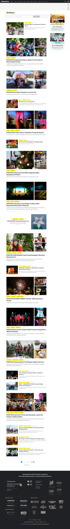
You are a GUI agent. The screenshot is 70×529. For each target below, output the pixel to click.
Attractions (15, 359)
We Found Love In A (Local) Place (27, 101)
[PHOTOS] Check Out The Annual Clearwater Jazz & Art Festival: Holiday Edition (24, 416)
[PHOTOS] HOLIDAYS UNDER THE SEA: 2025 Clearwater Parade (24, 299)
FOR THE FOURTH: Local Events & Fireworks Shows (35, 25)
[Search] (65, 1)
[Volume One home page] (5, 1)
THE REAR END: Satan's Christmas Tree (18, 221)
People (25, 448)
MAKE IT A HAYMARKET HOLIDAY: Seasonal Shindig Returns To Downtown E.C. (31, 384)
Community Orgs (20, 296)
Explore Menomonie (56, 30)
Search (36, 16)
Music (8, 170)
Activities (24, 382)
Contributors (34, 519)
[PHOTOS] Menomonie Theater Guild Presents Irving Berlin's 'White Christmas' (26, 330)
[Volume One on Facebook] (68, 4)
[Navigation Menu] (68, 1)
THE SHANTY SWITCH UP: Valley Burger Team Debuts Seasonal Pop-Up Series (31, 268)
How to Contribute (39, 484)
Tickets (39, 1)
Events (15, 1)
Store (43, 1)
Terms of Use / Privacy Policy (26, 524)
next (32, 461)
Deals (24, 1)
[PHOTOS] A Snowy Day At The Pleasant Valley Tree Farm (25, 362)
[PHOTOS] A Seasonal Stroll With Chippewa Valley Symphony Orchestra (22, 173)
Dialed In (31, 1)
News (12, 1)
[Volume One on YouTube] (68, 9)
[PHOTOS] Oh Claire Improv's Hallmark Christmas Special (25, 132)
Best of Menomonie (57, 26)
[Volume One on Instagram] (68, 6)
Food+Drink (20, 1)
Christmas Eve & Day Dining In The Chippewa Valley (31, 142)
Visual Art (20, 448)
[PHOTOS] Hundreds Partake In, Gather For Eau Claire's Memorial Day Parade (24, 61)
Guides (27, 1)
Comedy (12, 130)
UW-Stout (61, 30)
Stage (8, 130)
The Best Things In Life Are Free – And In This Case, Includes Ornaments (31, 450)
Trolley (46, 1)
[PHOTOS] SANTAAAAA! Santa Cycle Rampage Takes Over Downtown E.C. (25, 256)
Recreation (9, 90)
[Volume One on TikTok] (68, 7)
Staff (30, 519)
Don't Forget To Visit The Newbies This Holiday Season (32, 438)
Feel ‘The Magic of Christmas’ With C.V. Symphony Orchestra (30, 373)
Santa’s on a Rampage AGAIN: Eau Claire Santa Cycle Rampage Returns (31, 428)
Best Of (35, 1)
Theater (12, 327)
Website (41, 521)
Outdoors (9, 359)
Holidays (29, 22)
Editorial (36, 521)
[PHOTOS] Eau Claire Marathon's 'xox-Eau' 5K (21, 92)
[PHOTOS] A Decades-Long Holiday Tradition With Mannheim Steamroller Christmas (22, 204)
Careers (39, 519)
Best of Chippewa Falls (57, 45)
